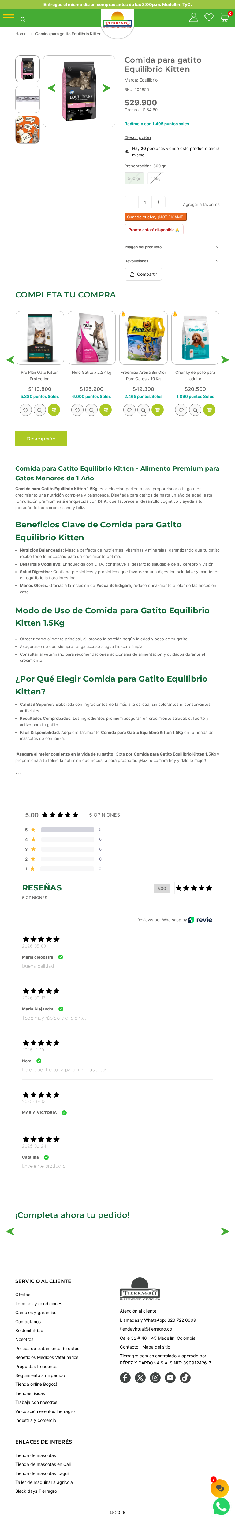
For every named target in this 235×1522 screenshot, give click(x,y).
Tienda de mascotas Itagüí (42, 1473)
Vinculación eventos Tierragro (45, 1411)
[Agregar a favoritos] (26, 410)
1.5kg (156, 178)
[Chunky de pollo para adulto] (143, 338)
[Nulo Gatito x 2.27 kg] (40, 338)
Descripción (138, 137)
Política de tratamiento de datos (47, 1348)
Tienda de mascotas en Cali (43, 1464)
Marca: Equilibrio (141, 79)
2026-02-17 (34, 997)
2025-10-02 (34, 1101)
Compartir (147, 274)
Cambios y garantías (35, 1312)
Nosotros (24, 1339)
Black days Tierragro (36, 1491)
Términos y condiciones (38, 1303)
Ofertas (22, 1294)
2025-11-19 (33, 1049)
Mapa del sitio (156, 1346)
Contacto (129, 1346)
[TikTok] (185, 1381)
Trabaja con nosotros (36, 1402)
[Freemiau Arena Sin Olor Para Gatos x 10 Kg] (92, 338)
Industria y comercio (35, 1420)
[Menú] (8, 18)
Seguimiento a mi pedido (40, 1375)
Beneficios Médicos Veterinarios (46, 1357)
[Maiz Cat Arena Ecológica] (195, 338)
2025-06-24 (34, 1146)
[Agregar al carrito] (54, 410)
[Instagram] (155, 1381)
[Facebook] (125, 1381)
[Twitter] (140, 1381)
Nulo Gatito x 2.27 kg (39, 372)
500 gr (134, 178)
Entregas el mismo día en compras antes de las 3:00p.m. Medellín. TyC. (117, 4)
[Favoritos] (209, 18)
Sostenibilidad (29, 1330)
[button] (224, 18)
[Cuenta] (193, 18)
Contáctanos (28, 1321)
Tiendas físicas (30, 1393)
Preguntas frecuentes (36, 1366)
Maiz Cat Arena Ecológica (195, 372)
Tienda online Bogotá (36, 1384)
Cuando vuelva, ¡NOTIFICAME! (156, 216)
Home (21, 33)
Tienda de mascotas (35, 1455)
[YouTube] (170, 1381)
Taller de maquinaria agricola (44, 1482)
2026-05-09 (34, 946)
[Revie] (200, 919)
